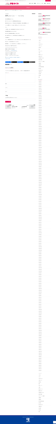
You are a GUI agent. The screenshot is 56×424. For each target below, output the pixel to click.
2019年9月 (40, 180)
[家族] (32, 106)
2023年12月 (40, 107)
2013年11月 (40, 248)
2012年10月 (40, 271)
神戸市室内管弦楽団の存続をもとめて (44, 20)
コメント (7, 72)
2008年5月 (40, 363)
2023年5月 (40, 119)
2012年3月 (40, 283)
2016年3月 (40, 213)
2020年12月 (40, 161)
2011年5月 (40, 300)
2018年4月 (40, 189)
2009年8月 (40, 337)
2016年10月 (40, 210)
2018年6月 (40, 187)
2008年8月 (40, 358)
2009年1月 (40, 349)
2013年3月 (40, 262)
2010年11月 (40, 311)
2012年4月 (40, 281)
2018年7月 (40, 185)
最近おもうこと (48, 32)
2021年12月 (40, 147)
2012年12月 (40, 267)
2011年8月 (40, 295)
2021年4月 (40, 154)
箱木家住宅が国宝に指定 (42, 16)
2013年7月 (40, 255)
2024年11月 (40, 98)
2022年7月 (40, 135)
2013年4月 (40, 260)
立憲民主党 (40, 406)
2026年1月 (40, 88)
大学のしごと (40, 380)
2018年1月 (40, 192)
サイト (6, 91)
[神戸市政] (8, 106)
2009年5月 (40, 342)
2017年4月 (40, 203)
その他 (39, 40)
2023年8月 (40, 114)
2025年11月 (40, 91)
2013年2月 (40, 264)
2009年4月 (40, 344)
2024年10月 (40, 100)
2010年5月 (40, 321)
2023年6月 (40, 117)
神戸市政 (34, 13)
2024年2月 (40, 105)
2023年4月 (40, 121)
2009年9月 (40, 335)
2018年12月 (40, 182)
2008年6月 (40, 361)
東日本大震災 (40, 59)
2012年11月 (40, 269)
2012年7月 (40, 276)
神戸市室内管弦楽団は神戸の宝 (43, 34)
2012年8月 (40, 274)
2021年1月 (40, 159)
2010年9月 (40, 314)
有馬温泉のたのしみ (41, 392)
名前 (6, 83)
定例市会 (45, 32)
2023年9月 (40, 112)
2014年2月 (40, 243)
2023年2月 (40, 124)
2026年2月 (40, 86)
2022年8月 (40, 133)
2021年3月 (40, 156)
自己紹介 (40, 75)
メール (6, 87)
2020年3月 (40, 175)
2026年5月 (40, 81)
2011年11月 (40, 290)
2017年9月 (40, 196)
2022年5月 (40, 138)
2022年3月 (40, 142)
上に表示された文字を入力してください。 (11, 97)
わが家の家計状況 (24, 106)
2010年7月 (40, 318)
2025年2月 (40, 95)
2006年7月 (40, 368)
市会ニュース (40, 385)
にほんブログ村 (7, 58)
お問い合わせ (48, 0)
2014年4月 (40, 241)
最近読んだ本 (40, 56)
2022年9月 (40, 131)
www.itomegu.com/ (14, 50)
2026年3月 (40, 84)
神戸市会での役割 (14, 106)
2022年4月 (40, 140)
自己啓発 (40, 73)
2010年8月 (40, 316)
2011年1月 (40, 307)
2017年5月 (40, 201)
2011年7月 (40, 297)
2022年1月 (40, 145)
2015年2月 (40, 229)
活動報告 (40, 63)
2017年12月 (40, 194)
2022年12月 (40, 126)
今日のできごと (46, 15)
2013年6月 (40, 257)
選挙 (39, 77)
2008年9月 (40, 356)
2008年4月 (40, 365)
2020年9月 (40, 166)
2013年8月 (40, 253)
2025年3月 (40, 93)
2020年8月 (40, 168)
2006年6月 (40, 370)
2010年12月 (40, 309)
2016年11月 (40, 208)
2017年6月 (40, 199)
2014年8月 (40, 236)
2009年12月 (40, 330)
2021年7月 (40, 149)
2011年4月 (40, 302)
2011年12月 (40, 288)
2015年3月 (40, 227)
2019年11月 (40, 178)
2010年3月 (40, 325)
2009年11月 (40, 332)
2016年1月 (40, 215)
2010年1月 (40, 328)
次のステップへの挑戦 (41, 61)
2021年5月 (40, 152)
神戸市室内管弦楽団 (41, 66)
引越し (39, 52)
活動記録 (40, 399)
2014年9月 (40, 234)
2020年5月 (40, 173)
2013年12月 (40, 246)
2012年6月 (40, 278)
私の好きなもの (41, 70)
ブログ (43, 15)
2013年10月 (40, 250)
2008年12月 (40, 351)
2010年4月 (40, 323)
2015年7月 (40, 222)
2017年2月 (40, 206)
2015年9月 (40, 220)
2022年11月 (40, 128)
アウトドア (40, 373)
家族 (39, 49)
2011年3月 (40, 304)
